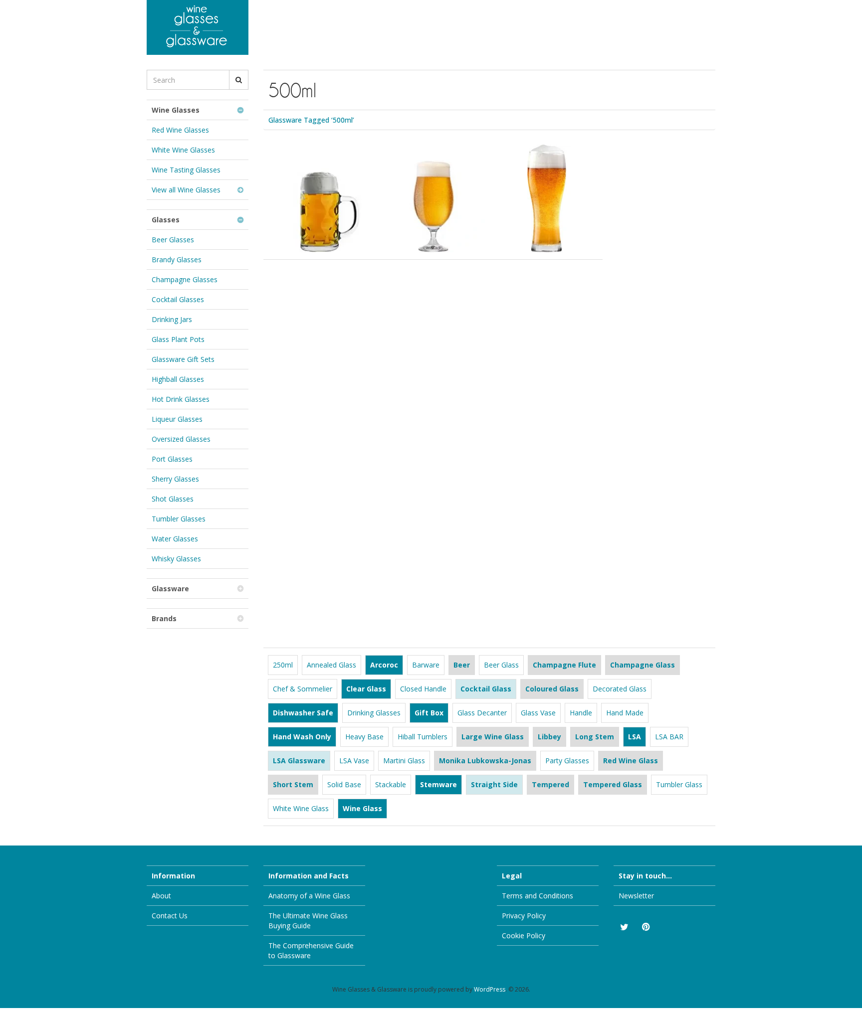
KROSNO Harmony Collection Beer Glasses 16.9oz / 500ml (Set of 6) (430, 181)
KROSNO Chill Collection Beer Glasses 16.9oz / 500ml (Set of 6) (543, 175)
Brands (164, 618)
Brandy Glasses (177, 259)
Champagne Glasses (184, 279)
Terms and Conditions (537, 895)
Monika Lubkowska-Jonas (485, 760)
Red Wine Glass (630, 760)
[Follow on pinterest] (645, 927)
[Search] (238, 80)
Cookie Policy (523, 935)
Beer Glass (501, 665)
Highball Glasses (178, 379)
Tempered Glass (612, 784)
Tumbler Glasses (179, 518)
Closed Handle (423, 688)
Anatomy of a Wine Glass (309, 895)
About (161, 895)
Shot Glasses (173, 499)
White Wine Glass (301, 808)
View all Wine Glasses (186, 189)
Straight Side (494, 784)
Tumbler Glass (679, 784)
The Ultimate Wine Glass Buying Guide (308, 920)
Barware (425, 665)
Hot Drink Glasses (181, 399)
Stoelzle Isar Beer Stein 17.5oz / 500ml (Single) (319, 169)
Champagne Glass (642, 665)
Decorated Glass (619, 688)
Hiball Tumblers (422, 736)
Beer (461, 665)
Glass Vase (538, 712)
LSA (634, 736)
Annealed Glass (331, 665)
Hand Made (625, 712)
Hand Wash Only (302, 736)
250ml (283, 665)
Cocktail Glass (485, 688)
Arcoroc (384, 665)
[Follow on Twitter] (624, 927)
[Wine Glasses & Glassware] (197, 27)
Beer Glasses (173, 239)
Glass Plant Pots (178, 339)
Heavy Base (364, 736)
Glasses (166, 219)
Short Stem (293, 784)
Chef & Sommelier (302, 688)
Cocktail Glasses (178, 299)
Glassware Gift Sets (183, 359)
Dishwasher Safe (303, 712)
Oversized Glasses (181, 439)
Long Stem (594, 736)
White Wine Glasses (183, 150)
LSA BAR (669, 736)
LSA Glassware (299, 760)
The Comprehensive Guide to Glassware (311, 950)
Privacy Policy (524, 915)
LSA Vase (354, 760)
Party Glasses (567, 760)
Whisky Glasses (176, 558)
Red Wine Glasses (180, 130)
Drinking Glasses (374, 712)
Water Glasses (175, 538)
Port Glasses (172, 459)
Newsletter (636, 895)
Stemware (438, 784)
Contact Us (170, 915)
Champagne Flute (564, 665)
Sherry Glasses (175, 479)
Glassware (170, 588)
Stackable (390, 784)
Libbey (549, 736)
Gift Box (429, 712)
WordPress (489, 989)
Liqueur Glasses (177, 419)
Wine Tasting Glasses (186, 169)
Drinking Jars (172, 319)
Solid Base (344, 784)
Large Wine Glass (492, 736)
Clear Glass (366, 688)
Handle (581, 712)
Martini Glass (404, 760)
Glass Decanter (482, 712)
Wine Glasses (176, 110)
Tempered (550, 784)
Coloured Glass (552, 688)
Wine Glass (362, 808)
